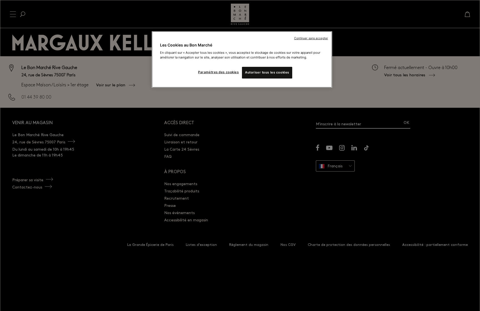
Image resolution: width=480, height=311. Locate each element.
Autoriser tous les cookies (267, 72)
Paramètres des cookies (218, 72)
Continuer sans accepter (311, 38)
